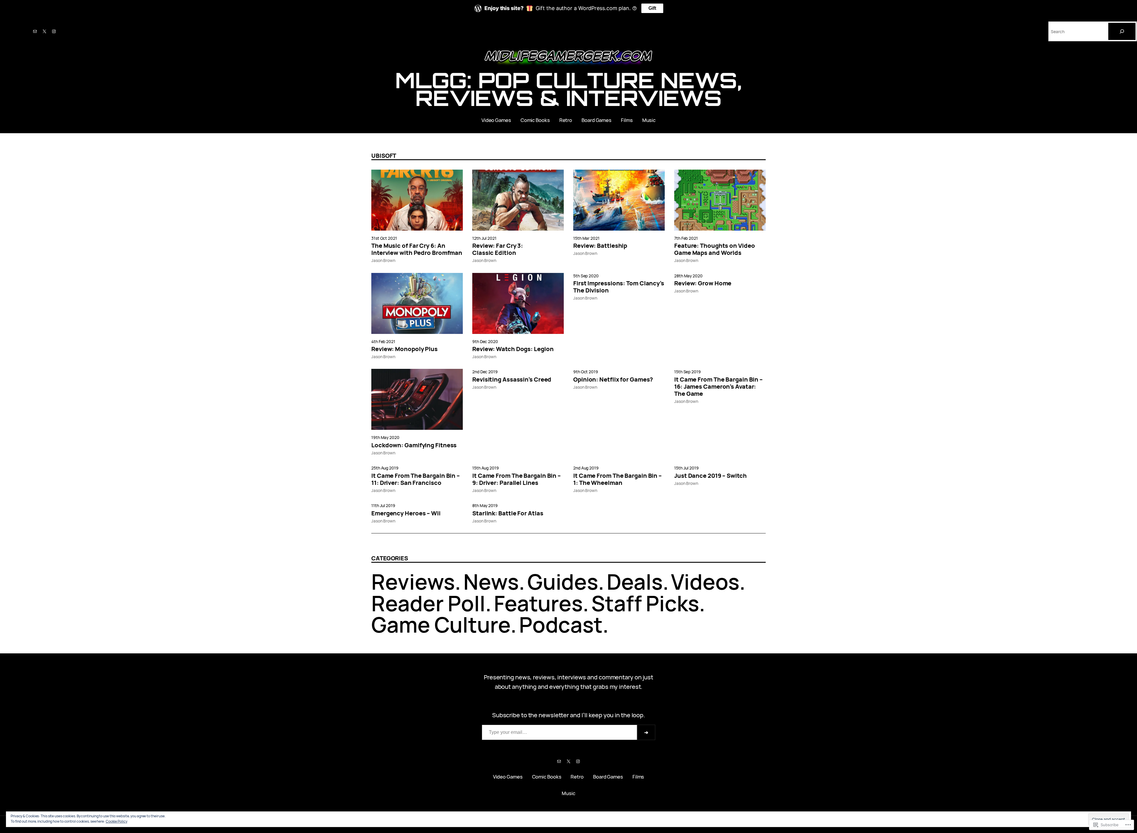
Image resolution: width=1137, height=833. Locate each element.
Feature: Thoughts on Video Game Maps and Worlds (714, 249)
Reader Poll (428, 603)
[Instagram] (54, 31)
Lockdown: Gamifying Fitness (414, 445)
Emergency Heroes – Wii (406, 513)
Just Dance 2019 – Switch (710, 475)
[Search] (1122, 31)
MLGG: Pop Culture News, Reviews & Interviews (568, 89)
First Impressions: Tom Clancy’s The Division (618, 287)
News (491, 581)
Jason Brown (383, 260)
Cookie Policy (116, 821)
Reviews (413, 581)
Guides (562, 581)
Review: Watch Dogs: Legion (512, 349)
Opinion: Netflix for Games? (613, 379)
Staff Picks (645, 603)
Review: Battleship (600, 245)
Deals (635, 581)
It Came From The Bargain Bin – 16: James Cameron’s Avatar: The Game (718, 386)
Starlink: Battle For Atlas (507, 513)
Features (538, 603)
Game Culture (440, 624)
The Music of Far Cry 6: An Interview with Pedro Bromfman (416, 249)
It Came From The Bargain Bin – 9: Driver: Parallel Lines (516, 479)
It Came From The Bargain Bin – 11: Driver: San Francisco (415, 479)
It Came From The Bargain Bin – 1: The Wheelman (617, 479)
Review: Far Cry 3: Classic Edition (497, 249)
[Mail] (35, 31)
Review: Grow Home (702, 283)
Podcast (561, 624)
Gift (652, 8)
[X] (44, 31)
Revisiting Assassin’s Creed (511, 379)
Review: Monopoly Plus (404, 349)
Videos (705, 581)
